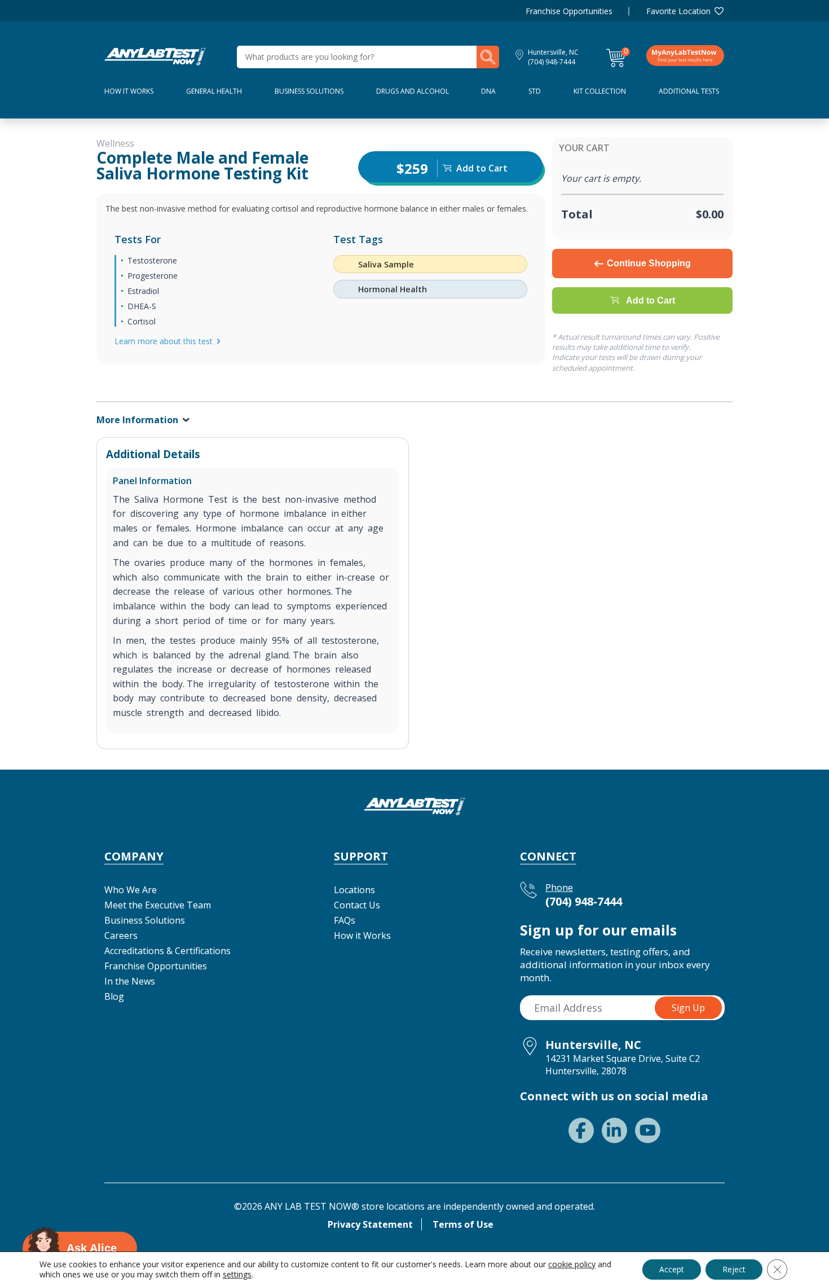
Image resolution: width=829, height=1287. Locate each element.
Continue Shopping (649, 263)
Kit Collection (600, 91)
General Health (214, 91)
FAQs (344, 920)
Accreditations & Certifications (167, 951)
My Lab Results (685, 55)
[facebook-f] (581, 1130)
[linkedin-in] (614, 1130)
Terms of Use (463, 1224)
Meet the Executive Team (157, 905)
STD (534, 91)
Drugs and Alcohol (412, 91)
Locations (354, 890)
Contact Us (357, 905)
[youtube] (647, 1130)
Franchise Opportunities (569, 11)
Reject (734, 1269)
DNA (488, 91)
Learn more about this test (163, 341)
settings (237, 1275)
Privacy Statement (370, 1224)
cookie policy (572, 1264)
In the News (129, 981)
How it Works (362, 935)
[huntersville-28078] (155, 56)
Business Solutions (309, 91)
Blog (114, 996)
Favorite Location (678, 11)
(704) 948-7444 (551, 62)
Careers (121, 935)
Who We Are (130, 890)
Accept (671, 1269)
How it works (128, 91)
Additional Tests (689, 91)
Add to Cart (650, 300)
